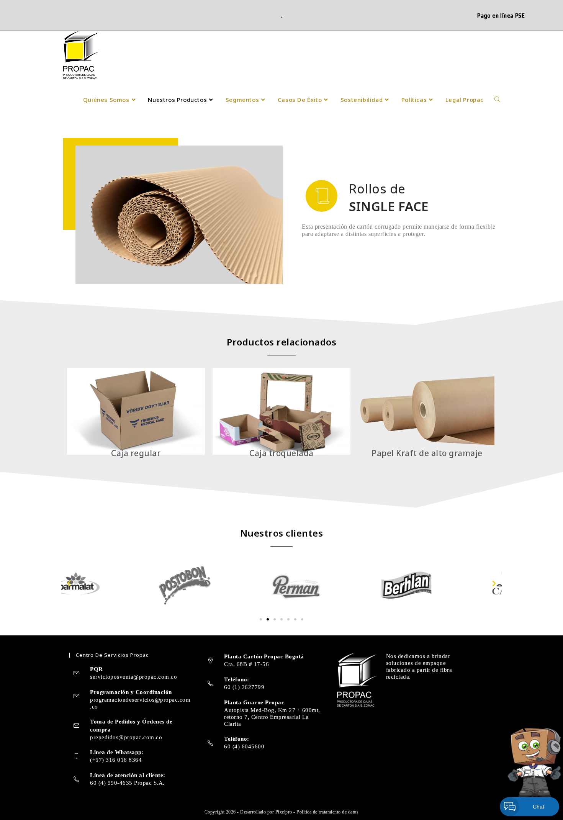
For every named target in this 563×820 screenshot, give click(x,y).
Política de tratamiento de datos (327, 812)
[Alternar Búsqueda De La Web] (497, 99)
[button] (69, 584)
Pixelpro (284, 812)
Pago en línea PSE (501, 15)
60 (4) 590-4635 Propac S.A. (127, 783)
